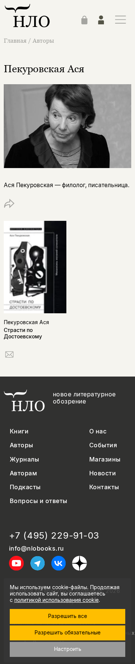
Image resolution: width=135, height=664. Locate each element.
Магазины (105, 459)
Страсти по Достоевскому (23, 333)
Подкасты (25, 487)
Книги (19, 431)
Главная (15, 40)
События (103, 445)
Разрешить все (67, 616)
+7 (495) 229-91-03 (54, 535)
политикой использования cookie (56, 600)
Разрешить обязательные (67, 632)
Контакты (104, 487)
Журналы (24, 459)
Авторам (23, 473)
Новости (102, 473)
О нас (97, 431)
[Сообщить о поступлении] (9, 356)
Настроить (67, 649)
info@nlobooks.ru (36, 548)
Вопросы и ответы (39, 501)
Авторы (43, 40)
